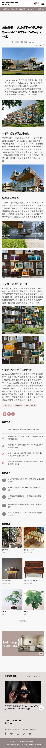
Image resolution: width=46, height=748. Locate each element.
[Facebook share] (4, 414)
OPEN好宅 (31, 9)
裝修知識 (14, 9)
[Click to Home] (11, 3)
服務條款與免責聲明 (26, 741)
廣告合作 (16, 729)
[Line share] (9, 414)
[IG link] (17, 734)
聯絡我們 (25, 729)
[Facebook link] (5, 734)
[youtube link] (30, 734)
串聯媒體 (33, 729)
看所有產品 (23, 621)
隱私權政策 (13, 741)
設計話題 (22, 9)
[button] (35, 676)
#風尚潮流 (7, 405)
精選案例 (6, 9)
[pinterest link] (24, 734)
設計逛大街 (40, 9)
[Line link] (11, 734)
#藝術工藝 (18, 405)
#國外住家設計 (31, 405)
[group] (23, 694)
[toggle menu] (43, 3)
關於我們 (8, 729)
